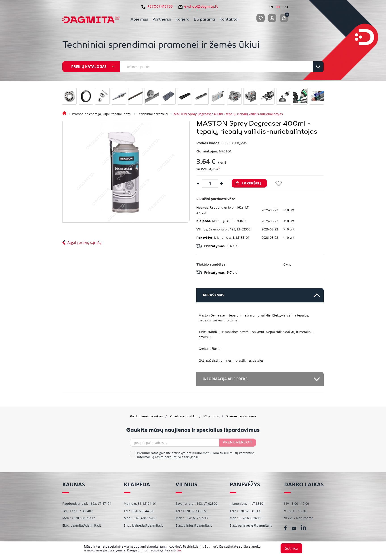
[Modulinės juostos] (168, 96)
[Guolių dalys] (102, 96)
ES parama (204, 19)
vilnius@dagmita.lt (198, 525)
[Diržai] (135, 96)
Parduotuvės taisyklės (147, 416)
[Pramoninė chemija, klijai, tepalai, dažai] (300, 96)
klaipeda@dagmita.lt (147, 525)
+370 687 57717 (196, 518)
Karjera (182, 19)
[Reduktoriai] (251, 96)
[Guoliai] (69, 96)
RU (286, 7)
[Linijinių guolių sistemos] (119, 96)
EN (271, 7)
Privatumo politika (183, 416)
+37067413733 (160, 7)
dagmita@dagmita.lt (86, 525)
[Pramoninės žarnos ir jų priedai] (317, 96)
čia (179, 550)
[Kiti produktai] (284, 96)
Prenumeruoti (237, 443)
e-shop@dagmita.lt (201, 7)
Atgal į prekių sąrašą (84, 242)
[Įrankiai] (267, 96)
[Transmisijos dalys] (152, 96)
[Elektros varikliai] (234, 96)
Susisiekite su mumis (241, 416)
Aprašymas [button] (213, 295)
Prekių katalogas (89, 66)
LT (278, 7)
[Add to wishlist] (278, 183)
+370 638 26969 (250, 518)
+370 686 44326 (142, 511)
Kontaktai (228, 19)
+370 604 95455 (144, 518)
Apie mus (139, 19)
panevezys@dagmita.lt (255, 525)
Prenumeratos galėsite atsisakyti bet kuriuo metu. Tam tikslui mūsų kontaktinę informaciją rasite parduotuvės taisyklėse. (196, 455)
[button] (260, 379)
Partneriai (161, 19)
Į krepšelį (251, 183)
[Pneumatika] (218, 96)
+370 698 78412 (83, 518)
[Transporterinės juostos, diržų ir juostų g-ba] (185, 96)
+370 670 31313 (248, 511)
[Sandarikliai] (86, 96)
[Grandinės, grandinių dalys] (201, 96)
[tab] (260, 295)
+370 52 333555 (194, 511)
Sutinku (291, 548)
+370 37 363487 (81, 511)
